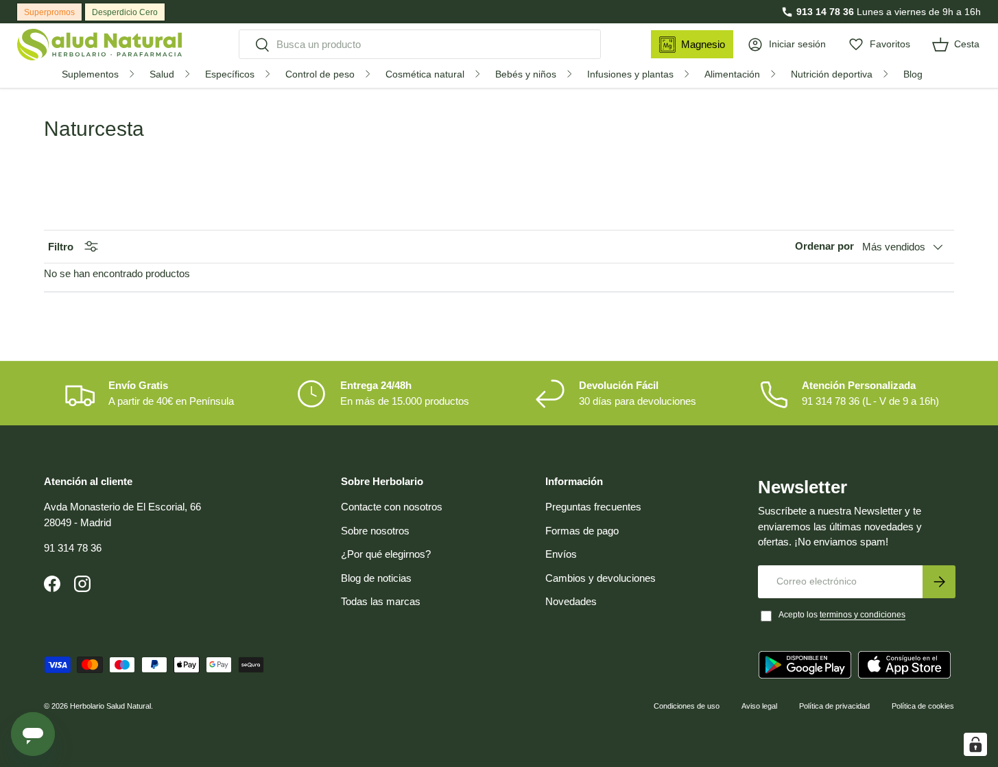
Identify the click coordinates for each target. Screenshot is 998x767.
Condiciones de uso (687, 706)
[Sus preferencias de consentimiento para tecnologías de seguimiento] (975, 744)
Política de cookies (923, 706)
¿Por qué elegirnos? (386, 554)
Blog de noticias (376, 578)
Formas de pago (582, 530)
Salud (162, 74)
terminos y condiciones (862, 615)
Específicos (229, 74)
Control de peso (320, 74)
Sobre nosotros (375, 530)
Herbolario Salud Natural (110, 706)
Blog (913, 74)
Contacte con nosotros (391, 506)
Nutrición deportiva (831, 74)
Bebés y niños (525, 74)
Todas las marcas (380, 601)
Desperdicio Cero (125, 12)
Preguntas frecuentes (593, 506)
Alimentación (732, 74)
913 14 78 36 (825, 11)
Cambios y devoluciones (600, 578)
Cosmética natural (424, 74)
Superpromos (49, 12)
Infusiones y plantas (630, 74)
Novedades (571, 601)
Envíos (561, 554)
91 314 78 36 (73, 548)
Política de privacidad (834, 706)
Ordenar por (824, 246)
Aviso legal (759, 706)
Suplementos (90, 74)
